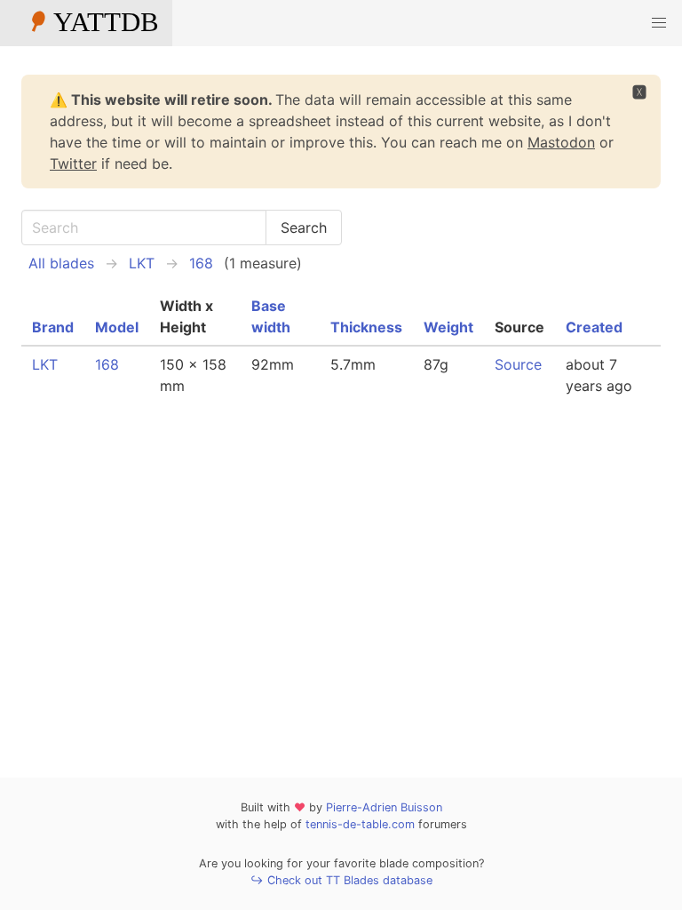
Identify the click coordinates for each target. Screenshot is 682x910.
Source (518, 364)
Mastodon (561, 142)
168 (201, 263)
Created (594, 327)
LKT (142, 263)
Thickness (366, 327)
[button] (659, 23)
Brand (53, 327)
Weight (448, 327)
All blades (61, 263)
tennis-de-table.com (360, 824)
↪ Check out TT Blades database (341, 880)
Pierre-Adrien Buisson (384, 807)
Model (117, 327)
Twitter (73, 163)
